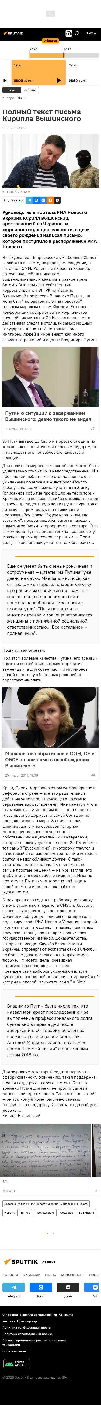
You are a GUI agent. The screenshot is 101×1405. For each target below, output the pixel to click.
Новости (10, 1212)
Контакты (66, 1315)
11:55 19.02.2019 (14, 128)
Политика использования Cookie (27, 1334)
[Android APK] (17, 1364)
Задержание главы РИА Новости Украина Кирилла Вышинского (46, 1203)
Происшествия (45, 1212)
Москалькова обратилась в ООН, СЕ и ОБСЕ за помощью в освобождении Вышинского (50, 759)
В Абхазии (31, 1275)
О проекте (10, 1315)
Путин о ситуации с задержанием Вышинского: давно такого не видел (48, 416)
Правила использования (38, 1315)
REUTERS (11, 191)
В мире (25, 1212)
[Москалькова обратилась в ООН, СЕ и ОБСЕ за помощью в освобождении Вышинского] (50, 717)
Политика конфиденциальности (26, 1327)
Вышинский (86, 1212)
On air (18, 65)
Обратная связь (14, 1351)
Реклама (8, 1321)
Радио (50, 1275)
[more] (93, 428)
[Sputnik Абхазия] (14, 35)
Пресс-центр (27, 1321)
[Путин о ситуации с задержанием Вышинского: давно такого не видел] (50, 377)
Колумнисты (72, 1275)
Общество (66, 1212)
